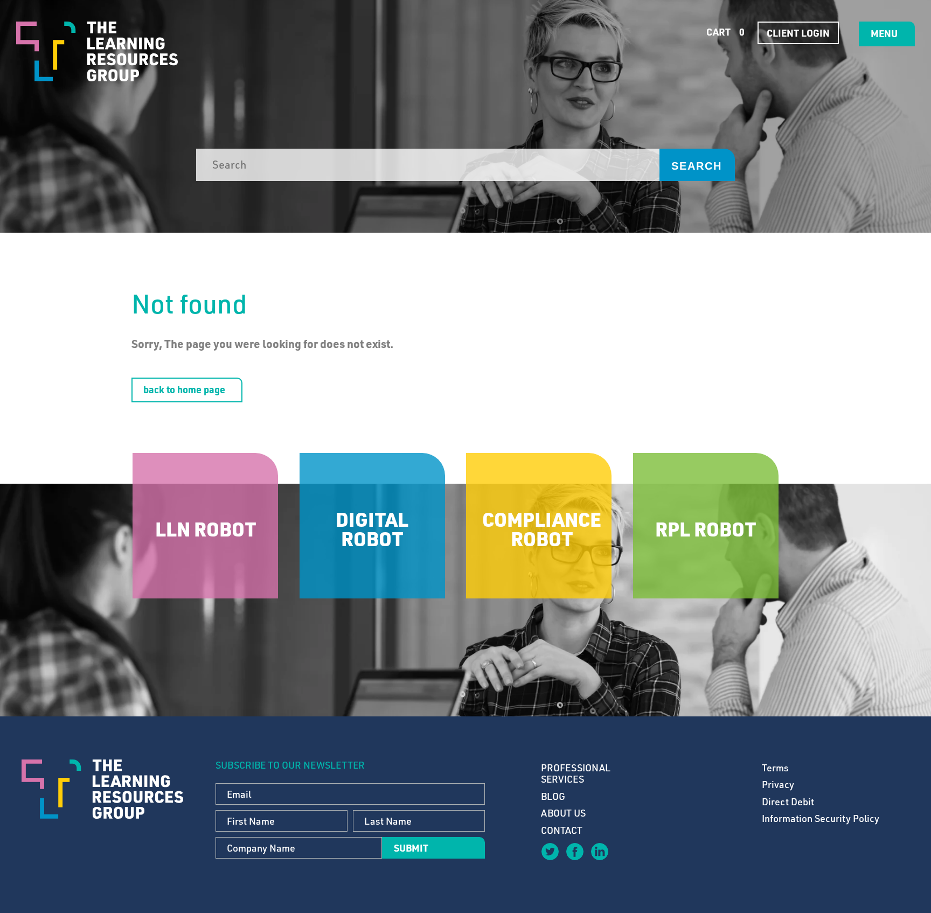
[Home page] (97, 51)
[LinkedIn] (599, 851)
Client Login (798, 32)
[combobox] (427, 165)
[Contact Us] (624, 859)
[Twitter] (549, 851)
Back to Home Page (184, 389)
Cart (724, 31)
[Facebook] (574, 851)
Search (696, 166)
